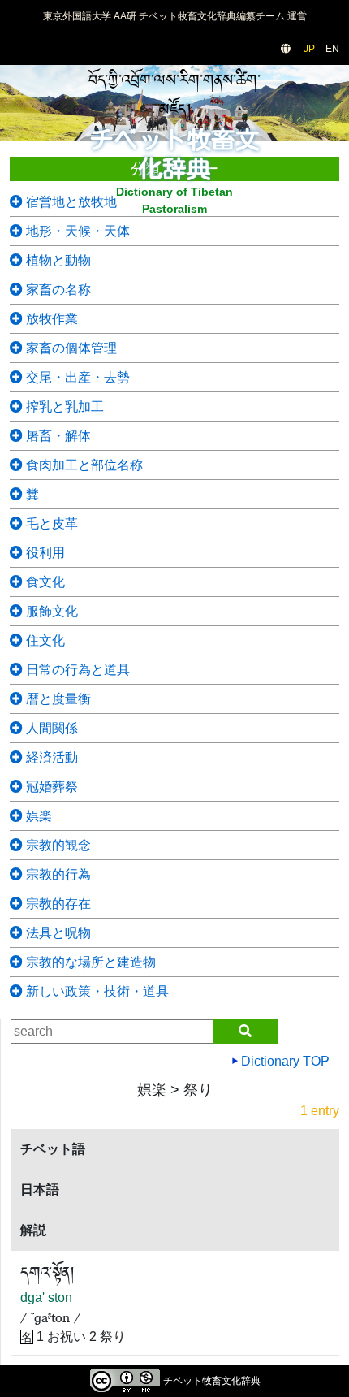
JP (309, 48)
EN (332, 48)
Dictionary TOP (284, 1061)
